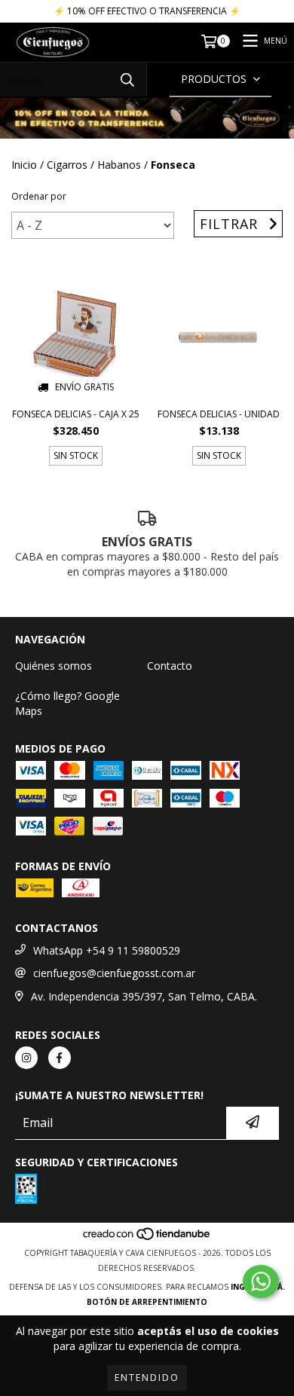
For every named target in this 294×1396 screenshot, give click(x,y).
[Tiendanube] (147, 1238)
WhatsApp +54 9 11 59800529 (106, 950)
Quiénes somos (53, 665)
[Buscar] (127, 79)
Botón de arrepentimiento (147, 1302)
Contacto (169, 665)
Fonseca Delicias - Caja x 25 (75, 414)
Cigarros (67, 164)
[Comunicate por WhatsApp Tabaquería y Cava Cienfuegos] (261, 1281)
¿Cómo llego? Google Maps (67, 703)
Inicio (24, 164)
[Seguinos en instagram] (26, 1057)
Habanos (119, 164)
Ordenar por (38, 196)
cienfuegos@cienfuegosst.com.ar (114, 973)
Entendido (147, 1377)
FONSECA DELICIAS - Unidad (219, 414)
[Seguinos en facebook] (59, 1057)
